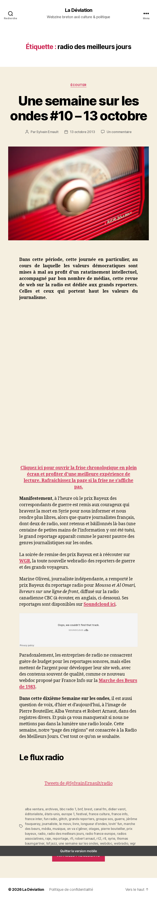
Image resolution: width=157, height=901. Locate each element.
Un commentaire (119, 132)
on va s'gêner (77, 829)
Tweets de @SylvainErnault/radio (79, 783)
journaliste (49, 824)
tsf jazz (51, 843)
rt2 (98, 838)
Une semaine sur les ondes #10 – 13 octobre (78, 108)
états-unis (52, 814)
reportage (60, 838)
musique (59, 829)
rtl (104, 838)
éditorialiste (34, 814)
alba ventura (34, 809)
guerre (119, 819)
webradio (121, 843)
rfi (71, 838)
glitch (63, 819)
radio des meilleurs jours (65, 834)
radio (42, 834)
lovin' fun (115, 824)
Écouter (78, 85)
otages (94, 829)
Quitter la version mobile (78, 851)
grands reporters (81, 819)
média (46, 829)
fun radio (50, 819)
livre (76, 824)
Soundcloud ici (100, 604)
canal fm (100, 809)
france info (119, 814)
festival (81, 814)
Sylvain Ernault (47, 132)
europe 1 (67, 814)
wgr (133, 843)
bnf (80, 809)
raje (48, 838)
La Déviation (78, 10)
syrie (111, 838)
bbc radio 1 (68, 809)
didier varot (117, 809)
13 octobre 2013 (82, 132)
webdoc (106, 843)
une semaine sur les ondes (78, 843)
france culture (99, 814)
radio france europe (100, 834)
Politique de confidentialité (71, 889)
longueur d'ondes (94, 824)
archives (51, 809)
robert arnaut (85, 838)
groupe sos (104, 819)
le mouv (65, 824)
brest (88, 809)
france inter (33, 819)
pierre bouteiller (113, 829)
